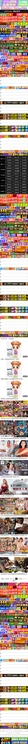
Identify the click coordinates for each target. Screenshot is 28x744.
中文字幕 (17, 162)
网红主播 (17, 157)
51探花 (24, 179)
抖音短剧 (9, 179)
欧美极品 (17, 160)
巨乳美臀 (24, 162)
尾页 (14, 580)
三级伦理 (9, 162)
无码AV (3, 180)
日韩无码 (24, 192)
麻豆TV (17, 179)
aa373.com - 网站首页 (12, 11)
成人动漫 (24, 160)
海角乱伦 (17, 187)
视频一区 (3, 158)
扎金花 (16, 176)
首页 (2, 578)
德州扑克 (24, 173)
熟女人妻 (17, 184)
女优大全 (17, 181)
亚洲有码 (9, 160)
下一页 (20, 578)
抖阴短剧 (17, 192)
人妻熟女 (9, 165)
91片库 (9, 181)
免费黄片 (24, 184)
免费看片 (3, 191)
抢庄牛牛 (17, 173)
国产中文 (9, 190)
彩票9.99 (9, 176)
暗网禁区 (9, 187)
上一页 (7, 578)
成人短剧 (24, 190)
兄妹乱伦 (17, 190)
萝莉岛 (24, 181)
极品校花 (9, 192)
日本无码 (24, 157)
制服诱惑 (24, 187)
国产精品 (9, 157)
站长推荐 (3, 169)
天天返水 (24, 176)
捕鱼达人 (9, 173)
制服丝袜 (17, 165)
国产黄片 (9, 184)
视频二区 (3, 164)
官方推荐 (3, 175)
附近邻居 (9, 168)
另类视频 (24, 165)
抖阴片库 (3, 185)
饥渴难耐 (17, 168)
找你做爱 (24, 168)
